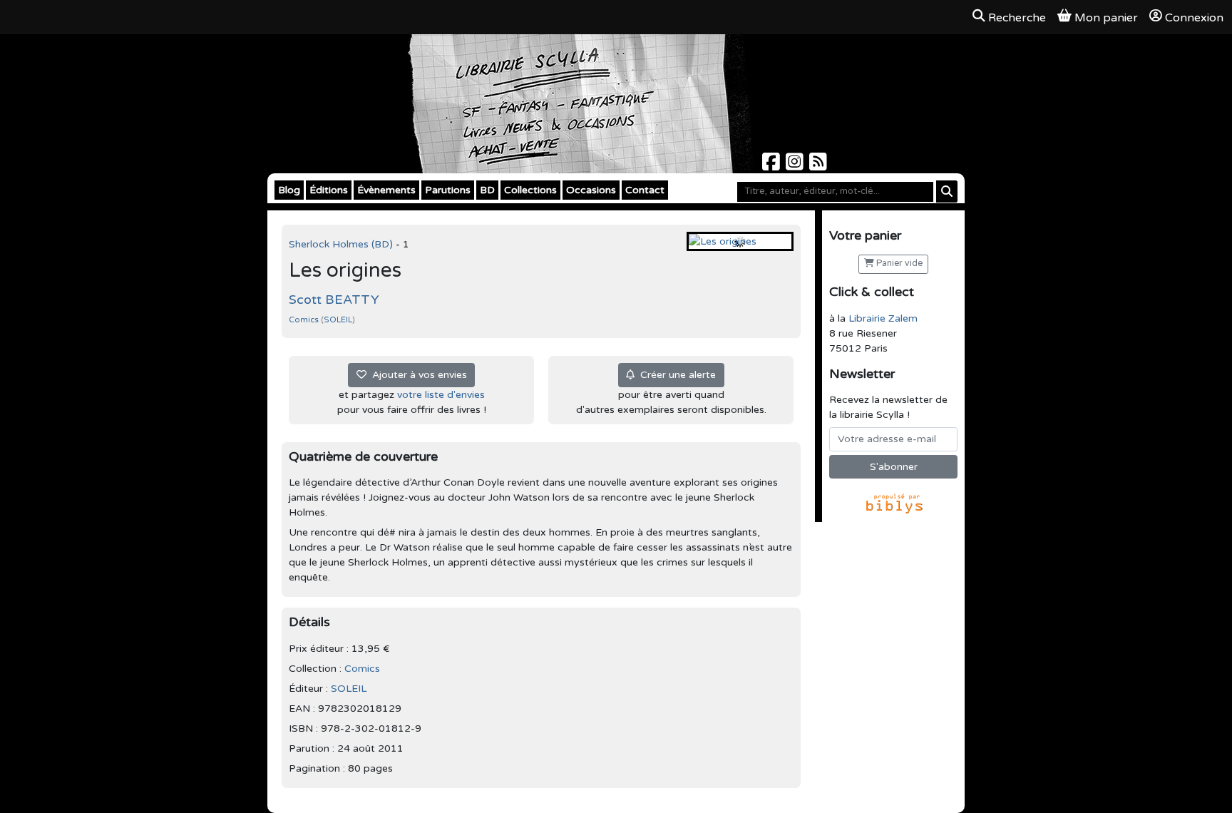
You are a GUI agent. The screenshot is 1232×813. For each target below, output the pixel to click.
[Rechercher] (947, 191)
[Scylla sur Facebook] (772, 166)
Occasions (591, 190)
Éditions (328, 190)
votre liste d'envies (441, 395)
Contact (644, 190)
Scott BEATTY (334, 299)
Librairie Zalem (883, 318)
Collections (530, 190)
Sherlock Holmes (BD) (342, 244)
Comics (305, 319)
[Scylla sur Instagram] (796, 166)
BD (487, 190)
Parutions (448, 190)
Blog (289, 190)
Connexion (1194, 18)
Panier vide (898, 263)
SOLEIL (338, 319)
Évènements (386, 190)
